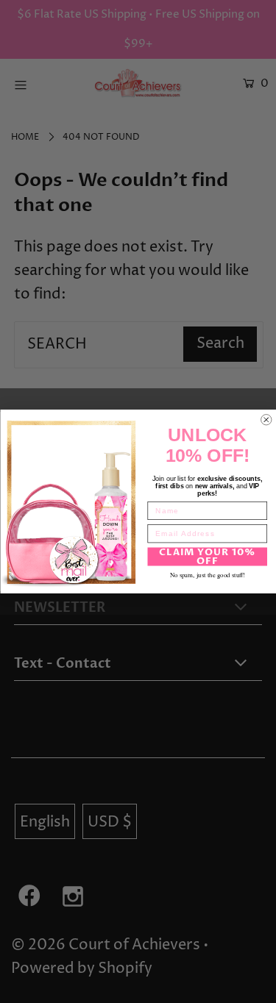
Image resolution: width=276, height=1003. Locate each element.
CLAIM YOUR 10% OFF (207, 556)
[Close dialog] (266, 419)
